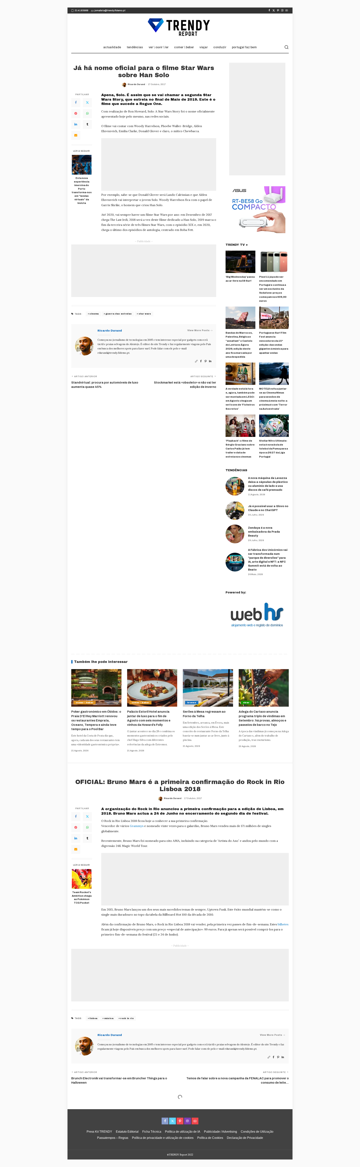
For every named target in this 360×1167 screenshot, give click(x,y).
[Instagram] (282, 11)
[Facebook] (269, 11)
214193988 (81, 10)
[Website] (196, 361)
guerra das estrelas (119, 314)
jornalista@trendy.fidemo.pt (109, 10)
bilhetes (283, 924)
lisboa (93, 1018)
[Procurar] (286, 47)
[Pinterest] (278, 11)
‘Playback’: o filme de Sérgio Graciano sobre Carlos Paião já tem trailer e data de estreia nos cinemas (240, 449)
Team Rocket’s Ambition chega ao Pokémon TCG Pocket (82, 897)
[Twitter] (274, 11)
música (108, 1018)
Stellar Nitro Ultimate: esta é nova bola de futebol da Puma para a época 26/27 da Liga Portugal (273, 449)
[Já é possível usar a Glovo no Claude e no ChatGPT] (235, 510)
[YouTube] (286, 11)
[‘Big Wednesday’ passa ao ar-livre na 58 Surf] (240, 262)
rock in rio (127, 1018)
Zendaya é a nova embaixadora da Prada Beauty (264, 531)
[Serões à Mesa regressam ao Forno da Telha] (208, 688)
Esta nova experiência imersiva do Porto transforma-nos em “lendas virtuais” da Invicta (82, 190)
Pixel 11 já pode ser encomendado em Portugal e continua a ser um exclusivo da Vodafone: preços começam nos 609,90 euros (272, 289)
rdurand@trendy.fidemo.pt (113, 352)
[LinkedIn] (75, 124)
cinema (94, 314)
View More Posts (198, 330)
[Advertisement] (158, 164)
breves (191, 702)
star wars (145, 314)
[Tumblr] (87, 124)
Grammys (136, 826)
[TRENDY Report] (180, 27)
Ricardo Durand (136, 84)
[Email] (75, 135)
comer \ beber (84, 702)
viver (246, 702)
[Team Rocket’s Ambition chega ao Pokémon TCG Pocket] (82, 879)
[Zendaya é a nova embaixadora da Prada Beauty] (235, 534)
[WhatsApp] (87, 113)
